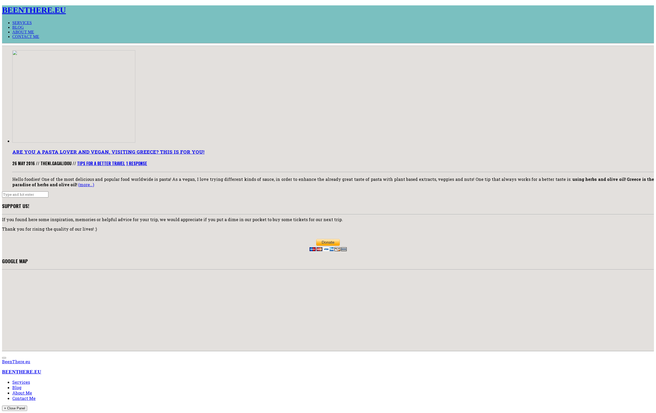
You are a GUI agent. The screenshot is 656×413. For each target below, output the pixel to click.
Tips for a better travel (101, 163)
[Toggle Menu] (4, 358)
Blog (18, 27)
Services (22, 23)
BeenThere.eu (16, 361)
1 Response (136, 163)
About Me (23, 32)
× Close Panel (14, 408)
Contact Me (25, 36)
